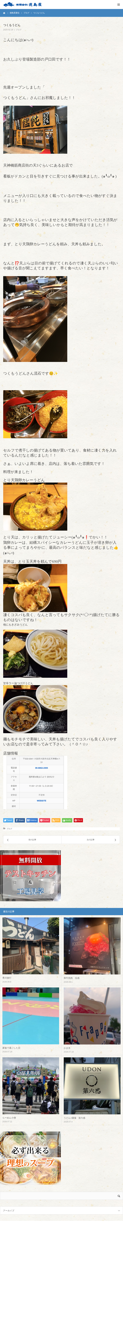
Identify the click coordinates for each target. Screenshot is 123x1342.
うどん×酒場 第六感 (74, 1118)
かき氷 (67, 1048)
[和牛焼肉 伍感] (92, 945)
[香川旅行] (30, 945)
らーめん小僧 (9, 1117)
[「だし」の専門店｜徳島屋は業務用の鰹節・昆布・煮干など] (22, 4)
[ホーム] (4, 12)
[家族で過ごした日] (30, 1015)
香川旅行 (6, 978)
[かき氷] (92, 1015)
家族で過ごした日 (11, 1048)
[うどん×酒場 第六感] (92, 1085)
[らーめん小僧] (30, 1085)
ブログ (18, 30)
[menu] (118, 4)
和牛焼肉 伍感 (71, 978)
